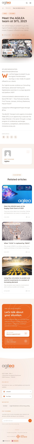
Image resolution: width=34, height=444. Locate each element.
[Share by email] (11, 137)
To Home (12, 13)
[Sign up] (30, 420)
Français (7, 440)
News (5, 13)
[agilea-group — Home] (6, 3)
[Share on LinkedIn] (3, 137)
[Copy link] (15, 137)
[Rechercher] (26, 3)
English (16, 440)
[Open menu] (30, 3)
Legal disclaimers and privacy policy (20, 406)
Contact (5, 406)
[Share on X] (7, 137)
